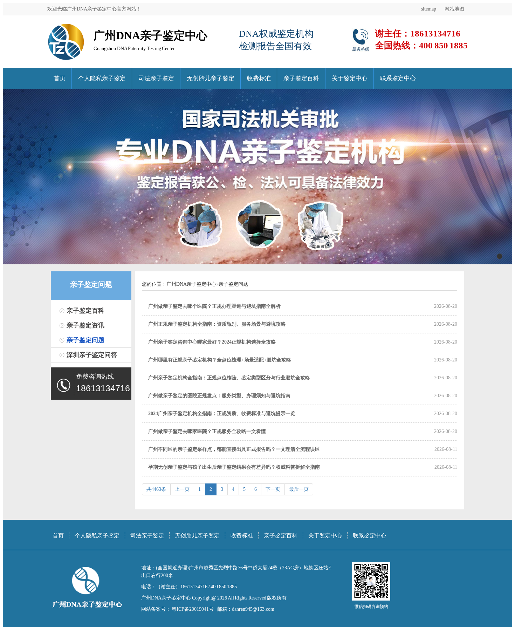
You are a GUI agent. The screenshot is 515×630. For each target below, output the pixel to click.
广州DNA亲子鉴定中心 (191, 284)
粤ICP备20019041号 (192, 609)
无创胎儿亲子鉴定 (210, 78)
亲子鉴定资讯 (85, 325)
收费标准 (259, 78)
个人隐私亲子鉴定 (102, 78)
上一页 (182, 489)
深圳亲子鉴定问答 (92, 354)
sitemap (428, 9)
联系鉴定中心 (398, 78)
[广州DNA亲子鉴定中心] (66, 26)
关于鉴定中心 (350, 78)
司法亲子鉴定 (156, 78)
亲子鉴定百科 (301, 78)
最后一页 (299, 489)
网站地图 (454, 9)
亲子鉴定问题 (85, 340)
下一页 (273, 489)
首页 (60, 78)
